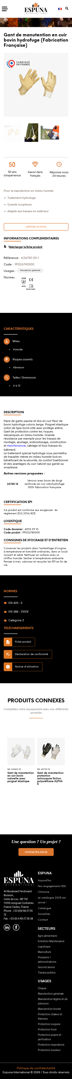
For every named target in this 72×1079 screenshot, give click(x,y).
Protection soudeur (49, 1050)
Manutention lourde (49, 1008)
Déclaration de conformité (31, 654)
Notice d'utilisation (27, 666)
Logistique (44, 946)
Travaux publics (47, 972)
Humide (18, 349)
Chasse (42, 988)
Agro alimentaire (47, 935)
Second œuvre (46, 967)
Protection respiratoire (51, 1044)
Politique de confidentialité (36, 1068)
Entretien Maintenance (51, 941)
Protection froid (47, 1029)
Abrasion (18, 367)
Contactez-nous (36, 852)
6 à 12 (16, 385)
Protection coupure (49, 1024)
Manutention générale (51, 993)
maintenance (16, 445)
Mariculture (44, 951)
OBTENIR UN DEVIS (36, 227)
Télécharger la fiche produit (25, 246)
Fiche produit (23, 642)
